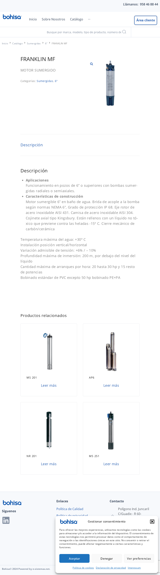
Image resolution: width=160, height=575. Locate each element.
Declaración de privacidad (111, 567)
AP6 (91, 377)
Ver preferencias (139, 558)
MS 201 (32, 377)
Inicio (5, 43)
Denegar (106, 558)
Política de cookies (83, 567)
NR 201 (32, 456)
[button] (152, 522)
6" (46, 43)
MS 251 (94, 456)
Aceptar (74, 558)
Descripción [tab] (31, 144)
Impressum (134, 567)
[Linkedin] (6, 520)
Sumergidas (34, 43)
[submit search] (124, 32)
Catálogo (17, 43)
